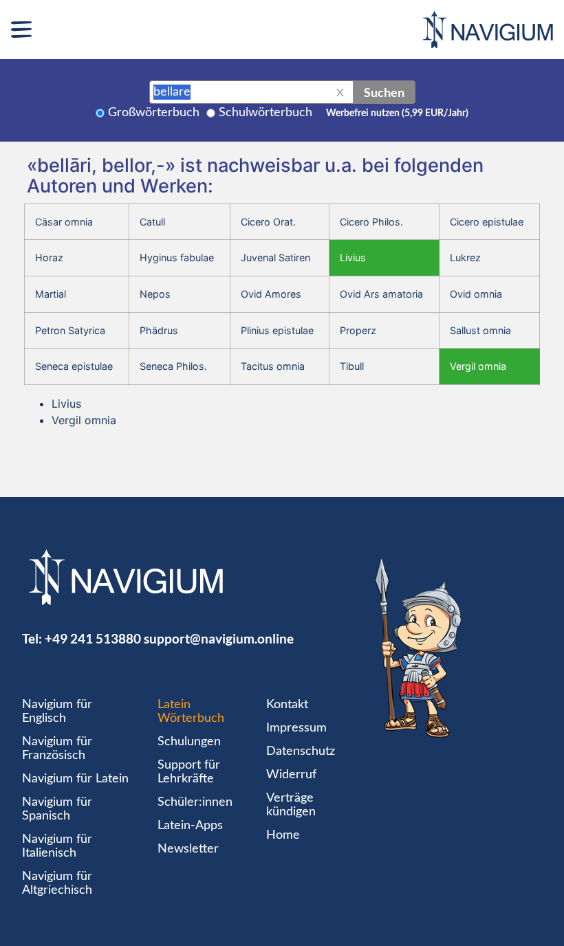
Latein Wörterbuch (191, 711)
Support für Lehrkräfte (189, 772)
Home (283, 835)
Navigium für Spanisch (57, 809)
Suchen (384, 92)
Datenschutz (300, 751)
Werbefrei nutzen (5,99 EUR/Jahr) (397, 113)
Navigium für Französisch (57, 749)
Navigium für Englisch (57, 711)
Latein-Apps (190, 826)
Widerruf (291, 775)
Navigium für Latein (75, 779)
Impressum (296, 728)
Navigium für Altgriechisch (57, 883)
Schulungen (189, 742)
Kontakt (287, 704)
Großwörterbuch (153, 113)
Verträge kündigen (291, 805)
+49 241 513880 (93, 638)
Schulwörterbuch (265, 113)
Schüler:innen (195, 802)
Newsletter (188, 849)
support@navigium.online (219, 638)
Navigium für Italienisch (57, 846)
